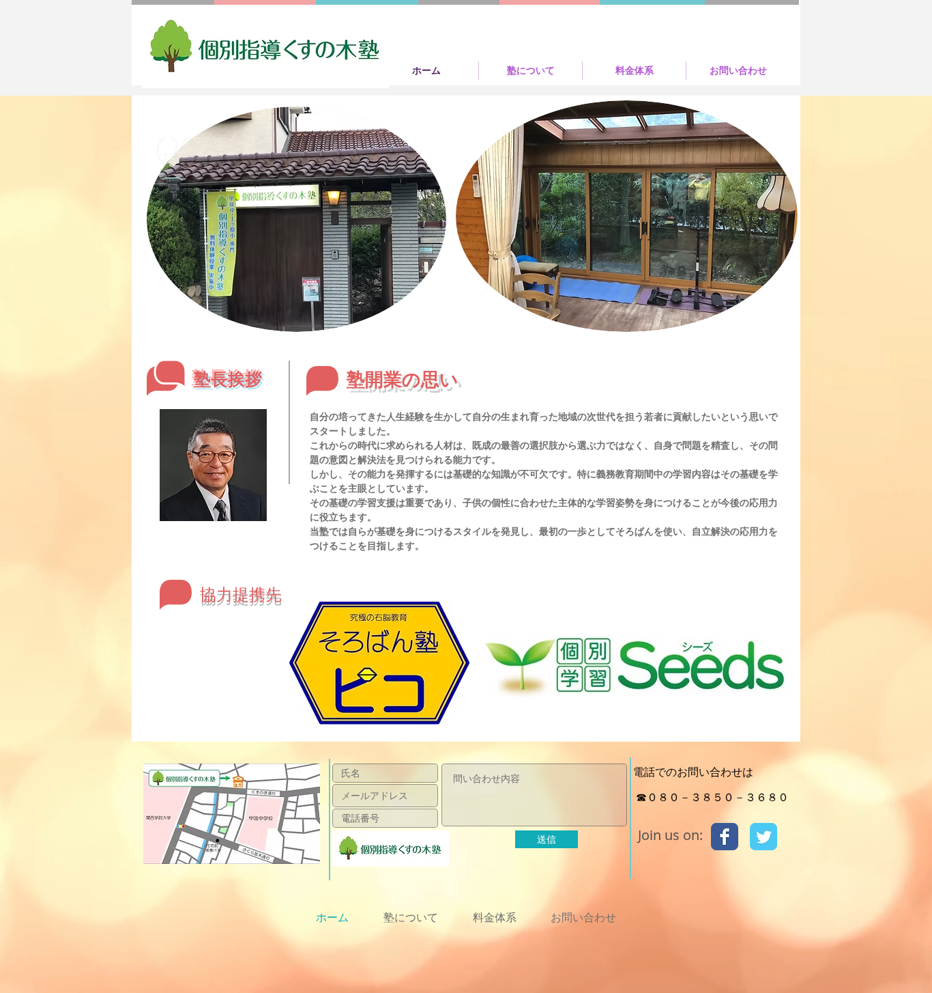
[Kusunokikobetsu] (724, 836)
